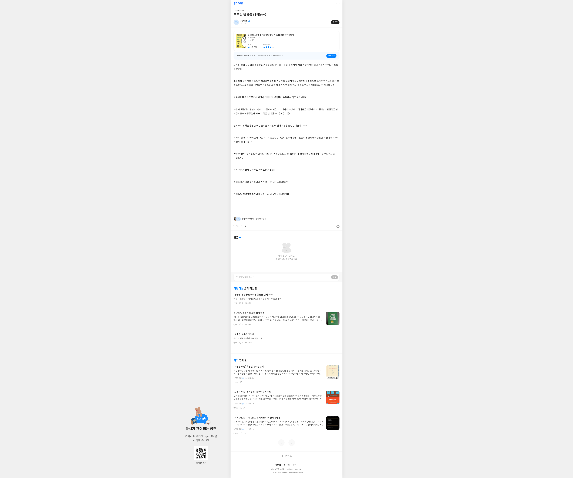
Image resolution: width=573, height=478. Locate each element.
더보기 (337, 3)
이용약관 (289, 469)
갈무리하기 (332, 226)
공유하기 (337, 226)
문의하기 (298, 469)
